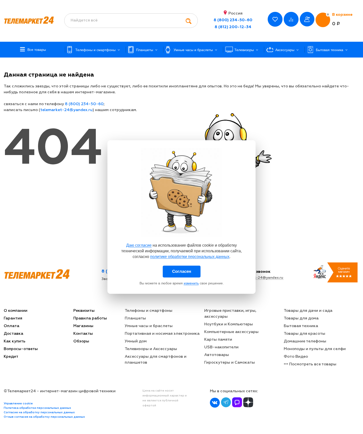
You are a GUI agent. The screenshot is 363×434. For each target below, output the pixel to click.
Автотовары (216, 355)
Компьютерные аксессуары (231, 332)
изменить (191, 283)
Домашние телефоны (305, 341)
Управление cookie (18, 403)
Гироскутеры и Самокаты (229, 363)
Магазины (83, 326)
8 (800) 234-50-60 (233, 20)
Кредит (11, 357)
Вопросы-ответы (21, 349)
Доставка (13, 334)
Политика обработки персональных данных (37, 408)
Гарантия (13, 318)
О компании (15, 311)
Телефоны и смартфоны (148, 311)
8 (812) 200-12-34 (233, 27)
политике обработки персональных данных (189, 257)
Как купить (14, 341)
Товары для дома (301, 318)
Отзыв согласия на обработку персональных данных (44, 416)
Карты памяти (218, 340)
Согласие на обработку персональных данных (39, 412)
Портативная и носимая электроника (162, 334)
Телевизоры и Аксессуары (151, 349)
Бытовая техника (301, 326)
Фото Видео (296, 357)
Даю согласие (139, 245)
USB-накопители (221, 347)
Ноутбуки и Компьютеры (228, 324)
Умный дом (136, 341)
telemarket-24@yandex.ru (66, 110)
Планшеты (135, 318)
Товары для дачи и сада (308, 311)
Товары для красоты (304, 334)
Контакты (83, 334)
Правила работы (90, 318)
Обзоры (81, 341)
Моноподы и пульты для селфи (315, 349)
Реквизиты (84, 311)
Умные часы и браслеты (149, 326)
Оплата (11, 326)
